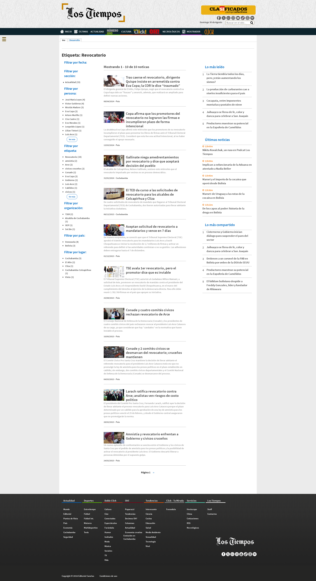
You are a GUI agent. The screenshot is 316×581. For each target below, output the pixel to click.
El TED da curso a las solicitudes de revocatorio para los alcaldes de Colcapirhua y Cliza (152, 194)
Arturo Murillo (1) (73, 115)
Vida (106, 560)
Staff (209, 509)
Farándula (109, 527)
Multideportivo (91, 527)
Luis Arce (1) (71, 134)
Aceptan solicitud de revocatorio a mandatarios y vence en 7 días (152, 228)
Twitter (224, 18)
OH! (154, 31)
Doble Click (139, 31)
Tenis (86, 532)
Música (108, 546)
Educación (150, 523)
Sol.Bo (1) (70, 229)
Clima (189, 514)
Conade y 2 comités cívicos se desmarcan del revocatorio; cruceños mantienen (154, 352)
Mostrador (193, 31)
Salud (148, 527)
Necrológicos (171, 31)
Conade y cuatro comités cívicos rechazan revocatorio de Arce (150, 312)
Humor (108, 532)
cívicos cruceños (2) (75, 168)
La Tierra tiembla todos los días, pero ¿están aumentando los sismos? (225, 78)
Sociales (108, 550)
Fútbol (87, 514)
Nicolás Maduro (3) (74, 107)
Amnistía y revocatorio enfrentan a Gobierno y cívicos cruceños (152, 436)
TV (106, 555)
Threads (248, 18)
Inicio (68, 31)
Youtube (238, 18)
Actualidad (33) (72, 82)
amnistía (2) (71, 160)
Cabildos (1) (71, 187)
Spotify (252, 18)
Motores (88, 523)
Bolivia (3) (70, 245)
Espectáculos (111, 523)
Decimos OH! (131, 518)
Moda (107, 541)
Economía (67, 527)
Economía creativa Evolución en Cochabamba (132, 535)
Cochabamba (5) (73, 258)
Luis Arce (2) (71, 184)
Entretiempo (90, 509)
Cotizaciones (192, 518)
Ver (64, 40)
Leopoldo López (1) (74, 126)
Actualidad (97, 31)
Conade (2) (70, 172)
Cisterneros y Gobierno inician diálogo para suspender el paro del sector (227, 236)
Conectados (110, 518)
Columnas (129, 523)
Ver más (72, 139)
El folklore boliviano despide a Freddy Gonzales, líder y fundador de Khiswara (227, 285)
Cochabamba (122, 178)
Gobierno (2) (71, 180)
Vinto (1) (69, 277)
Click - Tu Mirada (209, 31)
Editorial (67, 514)
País (118, 101)
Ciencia (149, 514)
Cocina (149, 518)
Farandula (171, 509)
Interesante (151, 509)
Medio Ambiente (153, 532)
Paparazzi (129, 509)
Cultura (126, 31)
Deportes (112, 31)
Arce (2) (69, 164)
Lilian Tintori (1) (73, 130)
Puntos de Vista (70, 518)
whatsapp (228, 18)
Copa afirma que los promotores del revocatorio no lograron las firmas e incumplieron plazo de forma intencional (153, 119)
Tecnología (151, 541)
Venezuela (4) (72, 241)
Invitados (109, 537)
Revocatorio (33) (73, 156)
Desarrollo (74, 40)
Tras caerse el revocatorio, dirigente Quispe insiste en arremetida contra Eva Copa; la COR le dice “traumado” (153, 81)
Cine (106, 514)
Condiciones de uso (108, 576)
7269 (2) (69, 214)
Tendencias (130, 514)
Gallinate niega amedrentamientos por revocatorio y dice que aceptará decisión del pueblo (152, 161)
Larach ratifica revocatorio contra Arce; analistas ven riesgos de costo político (152, 395)
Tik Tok (243, 18)
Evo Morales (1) (72, 122)
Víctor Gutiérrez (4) (74, 103)
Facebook (219, 18)
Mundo (66, 509)
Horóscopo (192, 509)
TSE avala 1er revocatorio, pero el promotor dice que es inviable (151, 270)
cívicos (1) (70, 191)
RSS (188, 523)
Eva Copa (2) (71, 111)
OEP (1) (69, 225)
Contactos (212, 514)
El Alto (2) (70, 262)
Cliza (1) (69, 266)
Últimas (83, 31)
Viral (148, 546)
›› (153, 472)
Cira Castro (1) (72, 119)
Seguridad (68, 537)
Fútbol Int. (89, 518)
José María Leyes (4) (75, 99)
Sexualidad (151, 537)
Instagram (233, 18)
